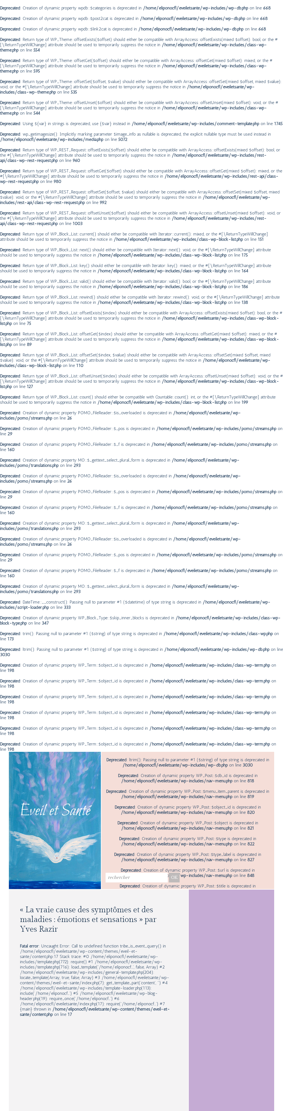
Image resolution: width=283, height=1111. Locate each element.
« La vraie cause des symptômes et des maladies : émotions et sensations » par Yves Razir (88, 919)
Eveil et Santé (55, 811)
